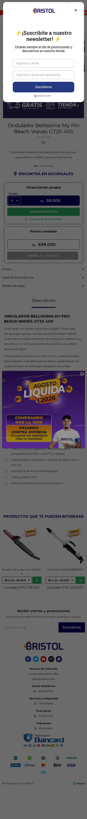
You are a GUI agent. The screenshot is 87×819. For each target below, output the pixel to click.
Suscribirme (43, 87)
